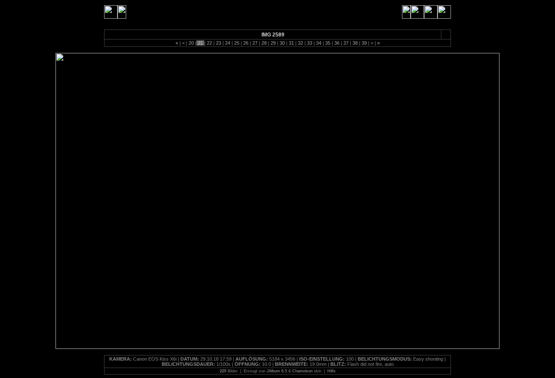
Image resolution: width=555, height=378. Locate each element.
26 (246, 43)
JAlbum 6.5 (277, 371)
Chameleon (302, 371)
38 (355, 43)
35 (328, 43)
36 (337, 43)
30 (282, 43)
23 (218, 43)
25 (237, 43)
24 (228, 43)
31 (291, 43)
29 (273, 43)
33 (309, 43)
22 (209, 43)
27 (255, 43)
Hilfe (331, 371)
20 (191, 43)
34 (319, 43)
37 (346, 43)
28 (264, 43)
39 (364, 43)
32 (300, 43)
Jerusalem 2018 (149, 11)
